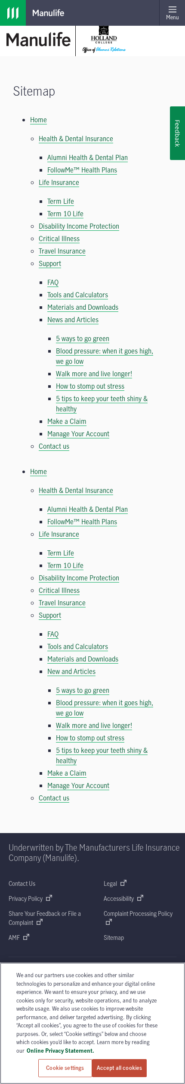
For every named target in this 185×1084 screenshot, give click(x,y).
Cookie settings (65, 1068)
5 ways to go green (82, 338)
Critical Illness (59, 238)
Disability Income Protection (79, 226)
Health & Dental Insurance (76, 138)
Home (38, 119)
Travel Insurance (62, 251)
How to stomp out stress (90, 386)
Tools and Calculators (77, 294)
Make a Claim (66, 421)
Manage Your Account (78, 433)
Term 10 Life (65, 213)
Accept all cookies (119, 1068)
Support (50, 263)
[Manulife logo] (13, 13)
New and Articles (71, 671)
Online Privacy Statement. (60, 1050)
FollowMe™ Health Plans (82, 170)
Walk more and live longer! (94, 373)
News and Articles (73, 319)
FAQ (53, 282)
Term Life (60, 201)
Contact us (54, 446)
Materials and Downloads (82, 307)
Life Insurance (59, 182)
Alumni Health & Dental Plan (87, 157)
